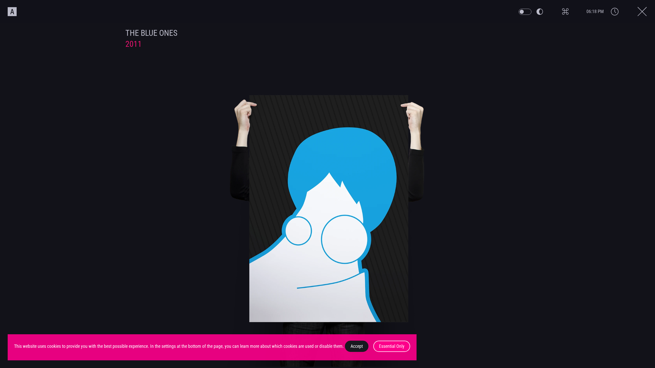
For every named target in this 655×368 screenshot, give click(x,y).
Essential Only (392, 346)
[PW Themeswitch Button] (525, 12)
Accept (357, 346)
